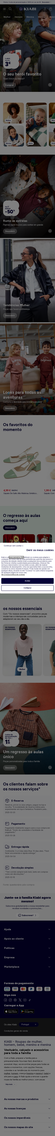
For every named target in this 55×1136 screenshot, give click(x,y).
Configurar (27, 588)
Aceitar (27, 581)
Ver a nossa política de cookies (13, 574)
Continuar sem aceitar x (13, 546)
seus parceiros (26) (16, 557)
